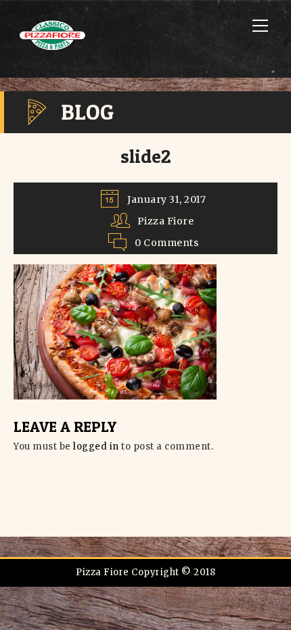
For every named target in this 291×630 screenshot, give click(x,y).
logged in (96, 446)
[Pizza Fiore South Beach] (54, 49)
